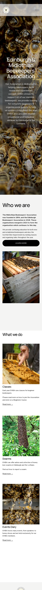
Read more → (7, 404)
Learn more (21, 243)
